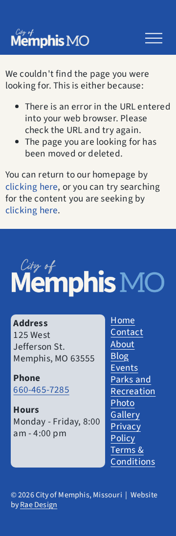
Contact (126, 332)
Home (122, 320)
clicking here (31, 187)
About (122, 344)
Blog (119, 356)
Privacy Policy (125, 432)
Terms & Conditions (132, 456)
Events (124, 368)
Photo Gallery (124, 409)
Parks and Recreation (132, 385)
